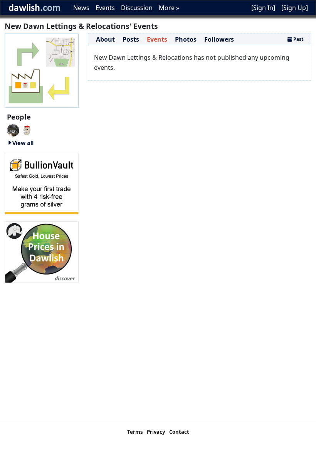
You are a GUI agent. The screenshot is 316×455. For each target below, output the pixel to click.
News (81, 7)
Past (297, 39)
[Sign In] (263, 7)
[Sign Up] (294, 7)
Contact (179, 431)
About (105, 39)
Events (105, 7)
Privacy (156, 431)
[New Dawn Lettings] (27, 129)
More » (169, 7)
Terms (135, 431)
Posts (131, 39)
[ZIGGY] (13, 129)
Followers (219, 39)
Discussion (137, 7)
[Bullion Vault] (42, 183)
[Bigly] (42, 251)
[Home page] (41, 70)
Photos (186, 39)
